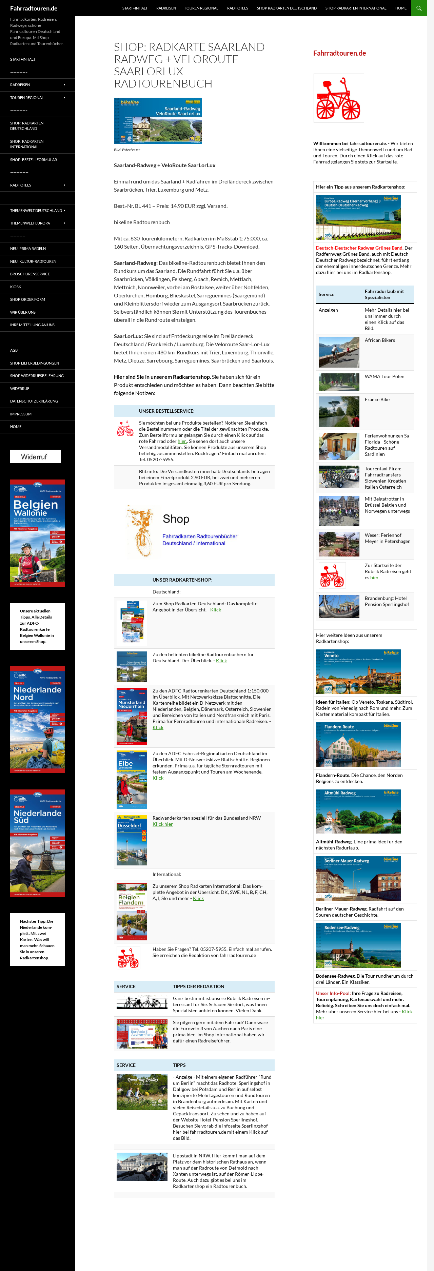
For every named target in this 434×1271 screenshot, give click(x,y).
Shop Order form (27, 299)
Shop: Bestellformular (33, 159)
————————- (23, 337)
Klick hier (163, 824)
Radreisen (166, 8)
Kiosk (15, 287)
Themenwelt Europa (30, 223)
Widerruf (19, 388)
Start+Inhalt (134, 8)
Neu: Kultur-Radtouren (33, 261)
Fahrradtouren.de (34, 8)
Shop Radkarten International (356, 8)
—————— (19, 172)
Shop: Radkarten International (26, 144)
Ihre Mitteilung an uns (32, 324)
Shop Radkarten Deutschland (287, 8)
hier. (182, 441)
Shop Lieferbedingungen (34, 363)
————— (17, 236)
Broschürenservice (30, 274)
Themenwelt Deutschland (36, 210)
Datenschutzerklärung (34, 401)
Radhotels (237, 8)
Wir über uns (23, 312)
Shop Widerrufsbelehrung (37, 375)
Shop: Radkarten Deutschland (26, 126)
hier (374, 577)
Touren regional (201, 8)
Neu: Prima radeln (28, 248)
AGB (14, 350)
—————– (18, 72)
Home (401, 8)
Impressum (21, 414)
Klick (215, 609)
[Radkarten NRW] (132, 839)
